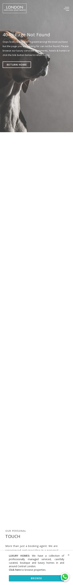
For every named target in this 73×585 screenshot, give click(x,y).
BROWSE (36, 578)
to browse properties (27, 569)
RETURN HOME (17, 64)
